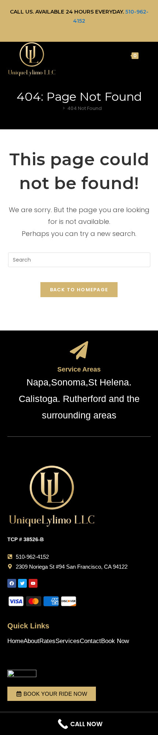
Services (67, 641)
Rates (47, 641)
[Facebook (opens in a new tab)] (72, 29)
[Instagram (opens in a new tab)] (88, 29)
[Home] (58, 108)
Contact (90, 641)
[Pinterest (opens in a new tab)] (80, 29)
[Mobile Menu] (145, 55)
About (31, 641)
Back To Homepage (79, 289)
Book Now (115, 641)
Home (15, 641)
